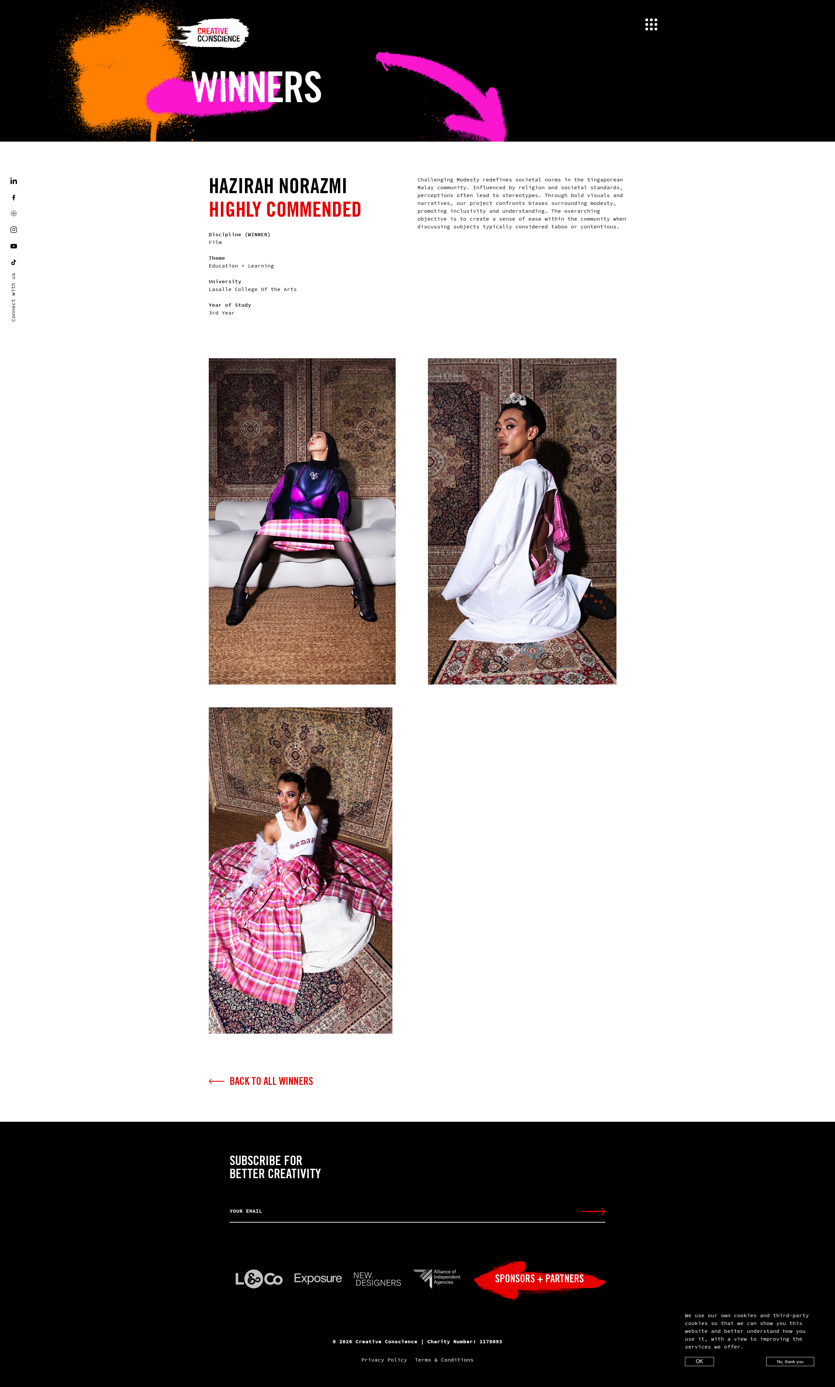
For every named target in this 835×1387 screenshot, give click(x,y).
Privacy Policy (384, 1359)
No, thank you (790, 1361)
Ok (699, 1361)
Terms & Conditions (444, 1359)
